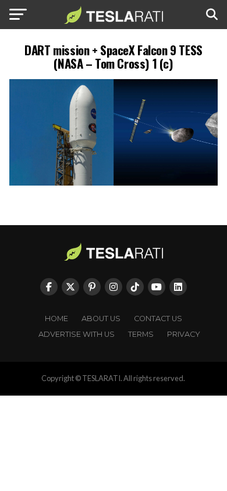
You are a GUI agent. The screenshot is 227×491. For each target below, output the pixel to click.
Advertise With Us (76, 334)
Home (56, 318)
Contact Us (158, 318)
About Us (100, 318)
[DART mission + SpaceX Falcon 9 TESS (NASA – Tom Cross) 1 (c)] (113, 182)
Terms (141, 334)
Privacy (183, 334)
